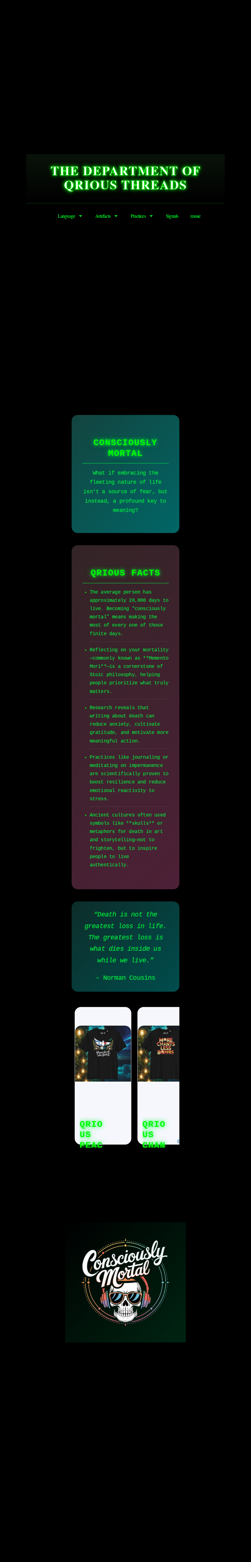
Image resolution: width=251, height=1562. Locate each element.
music (195, 216)
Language (66, 216)
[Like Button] (49, 1176)
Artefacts (103, 216)
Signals (172, 216)
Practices (138, 216)
